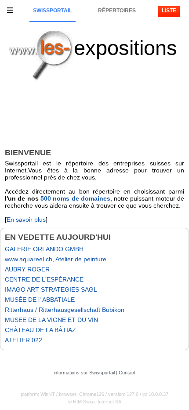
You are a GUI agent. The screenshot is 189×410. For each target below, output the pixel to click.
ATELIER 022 (23, 340)
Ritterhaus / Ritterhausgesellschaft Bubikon (64, 309)
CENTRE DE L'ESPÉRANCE (44, 279)
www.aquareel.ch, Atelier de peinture (55, 259)
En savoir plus (26, 219)
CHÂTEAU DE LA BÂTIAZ (40, 329)
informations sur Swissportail (84, 372)
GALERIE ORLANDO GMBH (44, 249)
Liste (169, 10)
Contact (127, 372)
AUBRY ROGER (27, 269)
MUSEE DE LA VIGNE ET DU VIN (51, 319)
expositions (125, 47)
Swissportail (52, 10)
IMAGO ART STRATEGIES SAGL (51, 289)
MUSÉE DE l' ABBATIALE (40, 299)
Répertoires (117, 10)
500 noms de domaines (75, 198)
